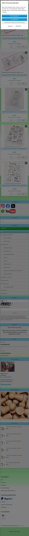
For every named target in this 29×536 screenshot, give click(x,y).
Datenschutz (18, 26)
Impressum (10, 26)
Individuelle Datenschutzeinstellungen (14, 22)
